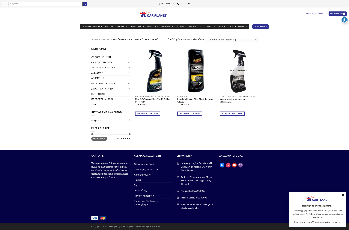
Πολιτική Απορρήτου (144, 195)
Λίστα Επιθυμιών (142, 174)
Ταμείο (137, 185)
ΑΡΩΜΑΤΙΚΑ (152, 26)
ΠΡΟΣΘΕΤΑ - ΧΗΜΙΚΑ (114, 26)
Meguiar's (96, 120)
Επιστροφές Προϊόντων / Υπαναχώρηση (146, 203)
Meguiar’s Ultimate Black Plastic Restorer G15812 (195, 100)
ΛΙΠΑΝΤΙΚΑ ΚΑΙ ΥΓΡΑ (90, 26)
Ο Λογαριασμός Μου (144, 164)
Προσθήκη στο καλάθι (147, 113)
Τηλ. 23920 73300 (196, 190)
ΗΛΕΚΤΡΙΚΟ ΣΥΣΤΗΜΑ (103, 83)
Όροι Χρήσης (140, 190)
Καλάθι (137, 180)
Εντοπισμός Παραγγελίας (146, 169)
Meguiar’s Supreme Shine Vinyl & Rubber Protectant (152, 100)
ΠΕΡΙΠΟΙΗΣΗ (136, 26)
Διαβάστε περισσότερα (232, 113)
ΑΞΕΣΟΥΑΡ (165, 26)
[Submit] (85, 4)
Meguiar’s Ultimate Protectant (233, 99)
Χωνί (93, 104)
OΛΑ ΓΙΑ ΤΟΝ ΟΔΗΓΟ (213, 26)
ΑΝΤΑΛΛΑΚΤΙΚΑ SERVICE (187, 26)
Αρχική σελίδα (100, 39)
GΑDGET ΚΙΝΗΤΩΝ (236, 26)
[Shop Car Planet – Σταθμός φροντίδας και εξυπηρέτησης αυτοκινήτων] (153, 13)
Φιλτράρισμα (99, 139)
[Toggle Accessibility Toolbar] (344, 20)
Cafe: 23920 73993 (198, 197)
